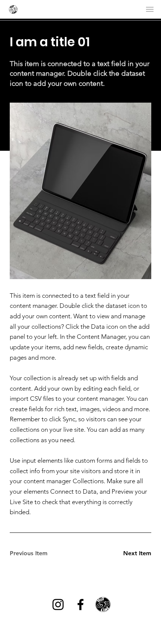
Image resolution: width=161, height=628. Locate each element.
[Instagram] (58, 604)
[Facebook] (80, 604)
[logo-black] (102, 604)
